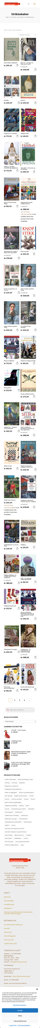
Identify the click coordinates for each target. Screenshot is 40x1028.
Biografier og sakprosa (11, 786)
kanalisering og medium (19, 809)
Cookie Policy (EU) (10, 944)
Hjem (7, 17)
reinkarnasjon (28, 822)
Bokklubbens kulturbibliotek (13, 789)
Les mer (17, 65)
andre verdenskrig (10, 779)
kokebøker (31, 809)
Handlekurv (8, 908)
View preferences (20, 1021)
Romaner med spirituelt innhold (14, 828)
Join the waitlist (26, 214)
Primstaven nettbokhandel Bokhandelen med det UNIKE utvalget (18, 913)
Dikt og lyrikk (8, 796)
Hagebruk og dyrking (11, 805)
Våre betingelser (10, 936)
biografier (22, 783)
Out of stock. (25, 212)
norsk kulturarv (23, 819)
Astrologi (14, 783)
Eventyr (7, 799)
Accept (20, 1010)
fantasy (26, 799)
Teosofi (25, 838)
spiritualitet (8, 838)
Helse (27, 805)
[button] (37, 989)
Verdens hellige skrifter (12, 845)
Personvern (8, 932)
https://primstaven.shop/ (21, 976)
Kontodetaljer (9, 901)
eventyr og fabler (16, 799)
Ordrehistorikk (9, 904)
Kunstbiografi (9, 812)
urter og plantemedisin (22, 841)
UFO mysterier (9, 841)
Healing (21, 805)
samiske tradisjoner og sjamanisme (15, 832)
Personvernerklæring (24, 1025)
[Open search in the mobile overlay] (20, 709)
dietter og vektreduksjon (26, 792)
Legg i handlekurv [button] (35, 69)
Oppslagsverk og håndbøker (13, 822)
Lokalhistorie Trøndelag (12, 815)
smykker (28, 835)
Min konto (7, 897)
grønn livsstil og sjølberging (13, 802)
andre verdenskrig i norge (25, 779)
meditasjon (24, 815)
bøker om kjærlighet (11, 792)
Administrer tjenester (19, 1005)
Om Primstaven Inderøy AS (13, 925)
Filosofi (33, 799)
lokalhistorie (18, 812)
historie (7, 809)
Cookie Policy (13, 1025)
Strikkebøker (17, 838)
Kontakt (7, 928)
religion (7, 825)
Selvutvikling (8, 835)
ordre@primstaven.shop (18, 962)
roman (13, 825)
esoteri (31, 796)
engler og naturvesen (20, 796)
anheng (7, 783)
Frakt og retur (9, 940)
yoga (22, 845)
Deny (20, 1016)
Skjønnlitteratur (19, 835)
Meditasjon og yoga (11, 819)
